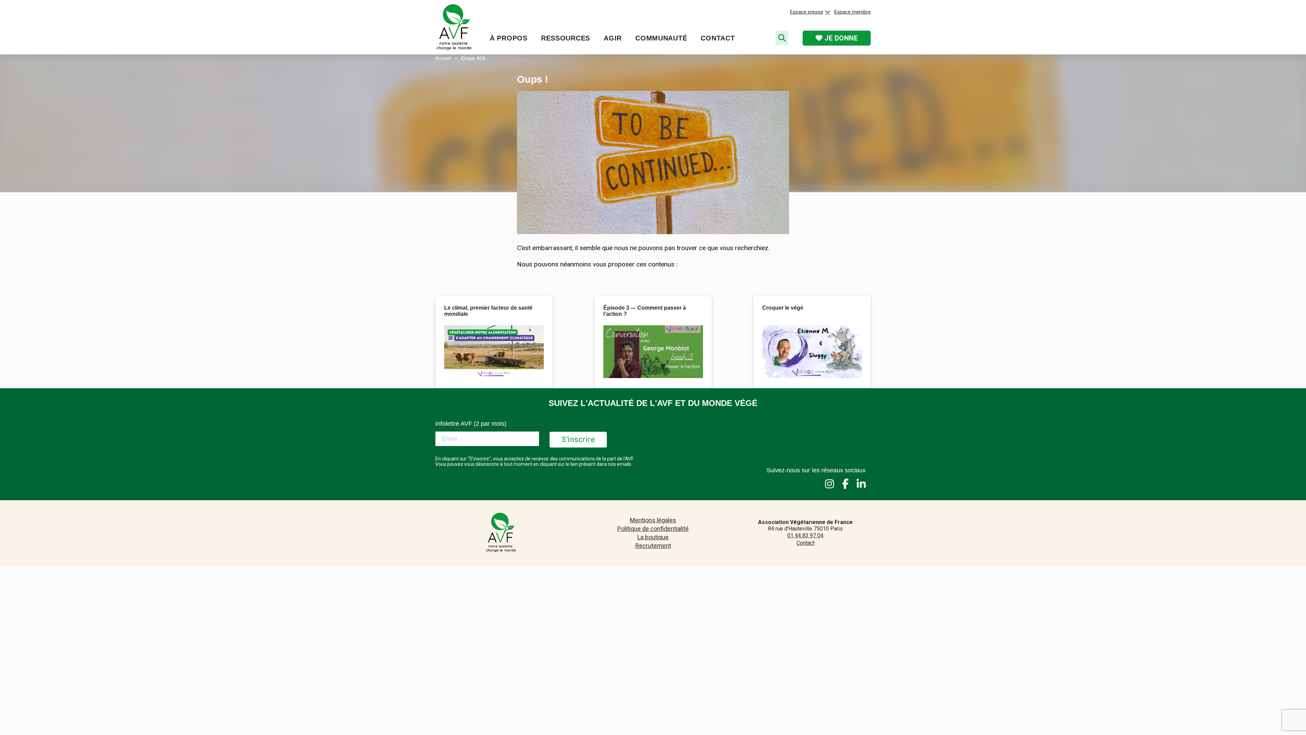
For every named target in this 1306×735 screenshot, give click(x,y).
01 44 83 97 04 (805, 535)
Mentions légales (653, 520)
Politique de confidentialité (653, 528)
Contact (718, 38)
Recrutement (653, 545)
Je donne (840, 38)
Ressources (565, 38)
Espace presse (806, 12)
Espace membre (852, 12)
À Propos (509, 38)
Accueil (443, 58)
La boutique (653, 537)
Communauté (661, 38)
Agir (613, 38)
